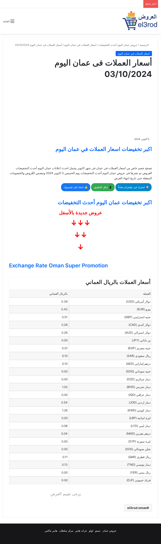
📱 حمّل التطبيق (103, 187)
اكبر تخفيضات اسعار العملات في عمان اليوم (104, 149)
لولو (91, 530)
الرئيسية (144, 44)
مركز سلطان (66, 530)
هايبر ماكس (51, 530)
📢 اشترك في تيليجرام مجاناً (133, 187)
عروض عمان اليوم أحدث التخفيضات (117, 44)
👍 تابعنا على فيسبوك (76, 187)
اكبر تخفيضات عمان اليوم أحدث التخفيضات (105, 202)
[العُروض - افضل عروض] (139, 21)
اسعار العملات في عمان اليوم (80, 44)
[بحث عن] (19, 22)
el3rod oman (137, 508)
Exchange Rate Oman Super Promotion (58, 265)
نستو (98, 530)
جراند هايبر (81, 530)
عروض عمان (109, 530)
